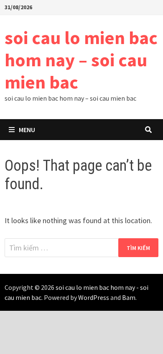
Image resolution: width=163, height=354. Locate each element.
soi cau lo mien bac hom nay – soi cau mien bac (81, 60)
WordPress (93, 297)
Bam (128, 297)
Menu (27, 129)
